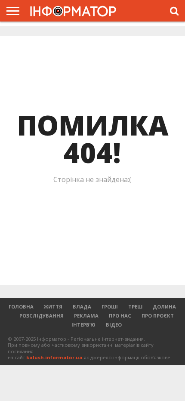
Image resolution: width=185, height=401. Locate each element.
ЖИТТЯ (53, 306)
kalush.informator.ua (54, 357)
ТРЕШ (135, 306)
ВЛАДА (82, 306)
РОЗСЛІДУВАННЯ (41, 315)
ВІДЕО (114, 324)
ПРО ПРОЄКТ (158, 315)
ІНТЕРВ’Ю (83, 324)
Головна (21, 306)
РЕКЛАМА (86, 315)
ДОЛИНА (164, 306)
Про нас (120, 315)
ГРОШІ (110, 306)
